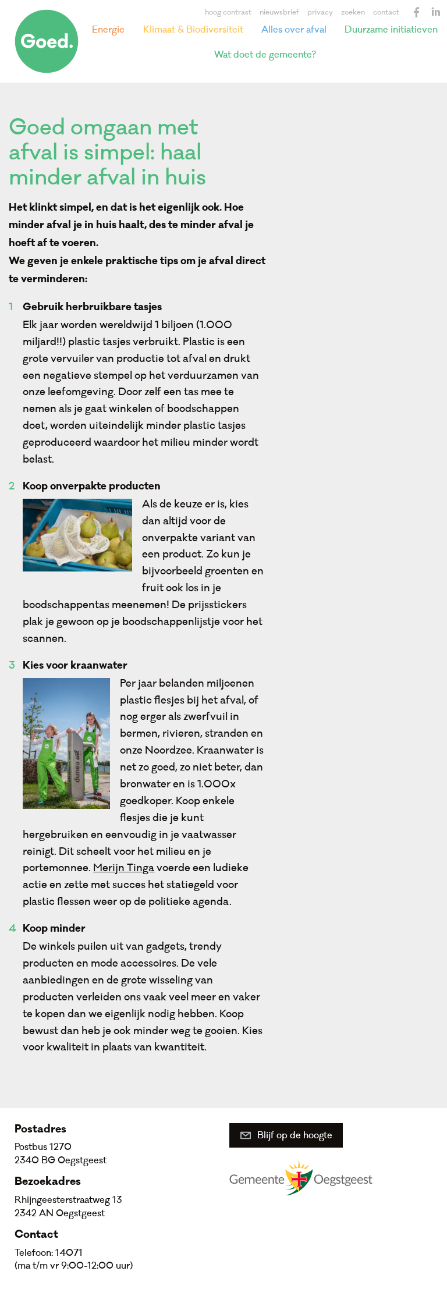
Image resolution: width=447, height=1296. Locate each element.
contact (386, 12)
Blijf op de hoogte (294, 1135)
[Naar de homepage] (47, 41)
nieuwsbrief (279, 12)
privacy (320, 12)
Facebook (416, 12)
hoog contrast (228, 12)
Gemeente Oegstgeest (300, 1177)
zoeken (353, 12)
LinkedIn (435, 12)
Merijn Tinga (123, 868)
